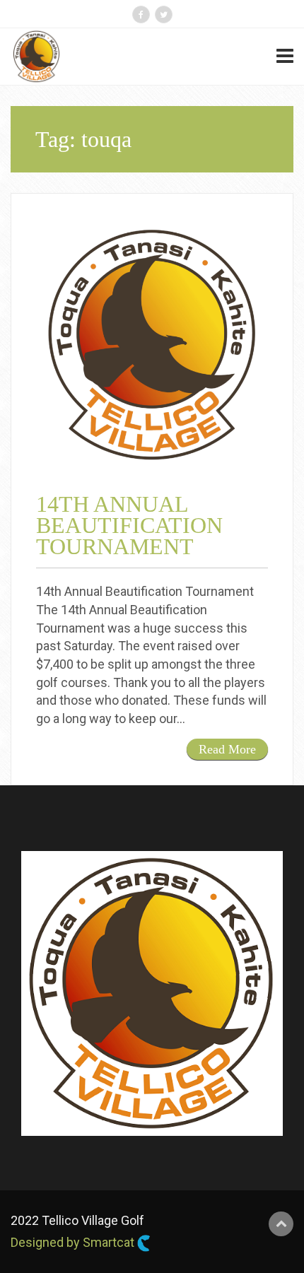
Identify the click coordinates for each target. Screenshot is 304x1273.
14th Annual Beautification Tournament (129, 525)
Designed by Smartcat (74, 1242)
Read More (227, 749)
